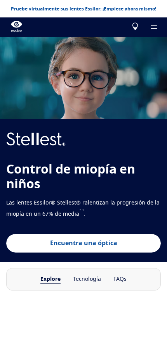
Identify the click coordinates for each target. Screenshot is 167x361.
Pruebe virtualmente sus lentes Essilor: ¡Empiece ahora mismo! (83, 9)
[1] (83, 214)
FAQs (120, 279)
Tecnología (87, 279)
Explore (50, 279)
